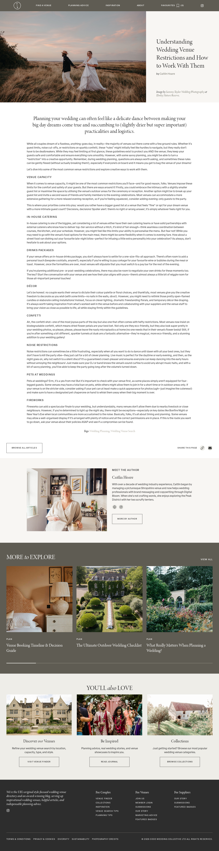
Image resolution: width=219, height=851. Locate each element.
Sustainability (80, 839)
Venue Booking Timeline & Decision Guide (34, 647)
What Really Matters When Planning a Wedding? (176, 647)
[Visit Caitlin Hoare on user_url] (114, 507)
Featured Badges (146, 820)
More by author (127, 519)
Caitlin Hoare (167, 74)
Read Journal (109, 762)
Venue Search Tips (107, 811)
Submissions (143, 807)
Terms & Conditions (18, 839)
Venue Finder (104, 799)
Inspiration (103, 807)
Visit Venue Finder (39, 762)
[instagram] (202, 5)
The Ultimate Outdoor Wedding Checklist (109, 645)
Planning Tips (104, 815)
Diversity (63, 839)
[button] (44, 5)
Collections (103, 803)
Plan (9, 639)
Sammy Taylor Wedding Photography (185, 92)
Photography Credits (105, 839)
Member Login (144, 803)
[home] (17, 5)
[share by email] (210, 448)
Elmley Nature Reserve (167, 95)
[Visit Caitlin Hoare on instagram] (121, 507)
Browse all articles (24, 448)
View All (207, 559)
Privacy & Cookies (44, 839)
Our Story (141, 811)
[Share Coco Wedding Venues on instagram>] (8, 810)
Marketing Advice (146, 815)
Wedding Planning (100, 431)
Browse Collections (180, 762)
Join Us (139, 799)
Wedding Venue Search (123, 431)
